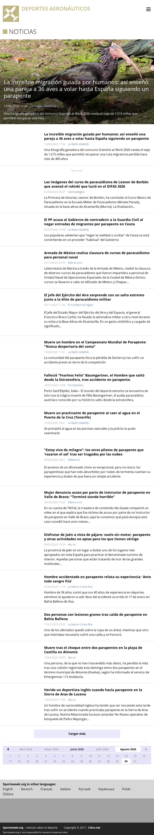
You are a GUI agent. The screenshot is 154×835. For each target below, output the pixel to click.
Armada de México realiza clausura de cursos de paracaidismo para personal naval (96, 255)
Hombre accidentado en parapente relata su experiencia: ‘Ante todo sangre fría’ (97, 578)
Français (46, 789)
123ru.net (94, 827)
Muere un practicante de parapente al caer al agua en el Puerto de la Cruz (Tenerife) (92, 415)
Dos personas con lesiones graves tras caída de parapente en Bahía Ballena (95, 616)
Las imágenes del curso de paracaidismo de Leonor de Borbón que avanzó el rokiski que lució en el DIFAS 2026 (96, 184)
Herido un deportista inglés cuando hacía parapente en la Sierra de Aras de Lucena (93, 692)
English (8, 789)
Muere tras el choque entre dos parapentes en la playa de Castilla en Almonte (93, 649)
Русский (84, 789)
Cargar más (77, 734)
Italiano (65, 789)
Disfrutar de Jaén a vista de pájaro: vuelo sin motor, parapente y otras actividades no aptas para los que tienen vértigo (97, 536)
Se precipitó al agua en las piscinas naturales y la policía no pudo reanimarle (90, 430)
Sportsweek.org (13, 827)
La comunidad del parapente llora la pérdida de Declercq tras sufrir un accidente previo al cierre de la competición (94, 360)
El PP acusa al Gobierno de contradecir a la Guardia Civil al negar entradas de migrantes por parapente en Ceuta (93, 221)
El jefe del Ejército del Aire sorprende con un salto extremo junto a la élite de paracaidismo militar (94, 297)
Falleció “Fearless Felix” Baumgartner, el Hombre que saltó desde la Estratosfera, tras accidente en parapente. (94, 377)
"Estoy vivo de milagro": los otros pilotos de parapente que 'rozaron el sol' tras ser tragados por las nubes (94, 452)
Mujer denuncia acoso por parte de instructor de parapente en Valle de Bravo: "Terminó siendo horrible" (97, 494)
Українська (106, 789)
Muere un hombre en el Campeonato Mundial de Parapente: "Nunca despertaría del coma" (95, 344)
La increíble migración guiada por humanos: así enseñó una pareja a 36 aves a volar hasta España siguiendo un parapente (96, 136)
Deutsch (27, 789)
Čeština (8, 794)
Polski (126, 789)
